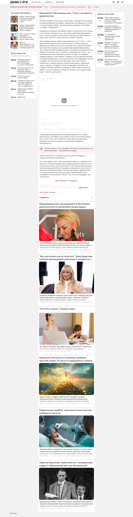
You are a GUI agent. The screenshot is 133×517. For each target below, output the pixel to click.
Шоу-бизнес (36, 2)
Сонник (96, 7)
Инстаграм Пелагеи (48, 192)
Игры (89, 7)
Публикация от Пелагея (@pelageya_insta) (57, 129)
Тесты (46, 7)
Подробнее (44, 197)
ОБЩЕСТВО (60, 2)
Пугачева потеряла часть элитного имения (26, 7)
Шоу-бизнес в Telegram (66, 181)
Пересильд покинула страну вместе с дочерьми (68, 7)
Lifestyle (48, 2)
